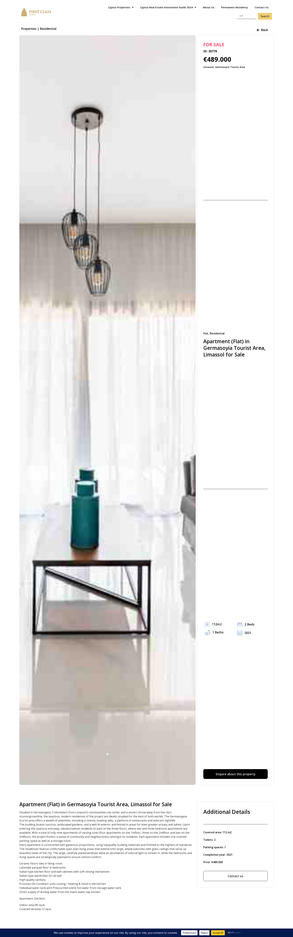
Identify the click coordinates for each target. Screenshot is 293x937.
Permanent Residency (234, 7)
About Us (208, 7)
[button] (107, 754)
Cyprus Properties (119, 7)
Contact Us (262, 7)
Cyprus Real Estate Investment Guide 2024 (166, 7)
